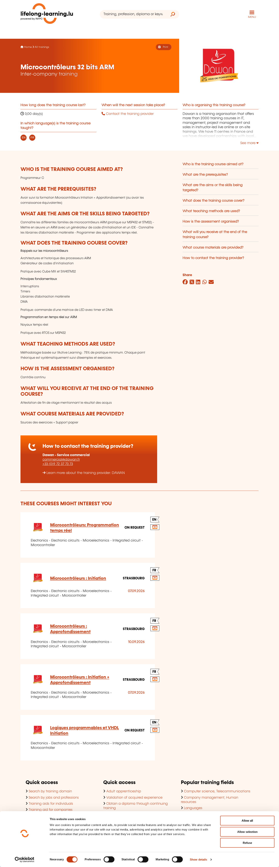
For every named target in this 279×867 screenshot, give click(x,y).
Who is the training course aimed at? (213, 164)
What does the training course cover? (213, 200)
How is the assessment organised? (211, 221)
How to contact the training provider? (213, 258)
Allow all (247, 820)
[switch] (109, 859)
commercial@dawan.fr (61, 459)
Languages (193, 808)
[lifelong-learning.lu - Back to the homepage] (46, 14)
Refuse (247, 842)
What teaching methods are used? (211, 211)
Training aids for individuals (51, 803)
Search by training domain (50, 791)
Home (28, 47)
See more (248, 143)
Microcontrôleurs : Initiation (78, 578)
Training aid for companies (51, 810)
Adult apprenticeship (123, 791)
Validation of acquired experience (134, 797)
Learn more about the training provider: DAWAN (85, 473)
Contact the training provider (129, 114)
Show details (198, 859)
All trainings (42, 47)
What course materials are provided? (213, 247)
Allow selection (247, 831)
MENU (252, 17)
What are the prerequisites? (205, 174)
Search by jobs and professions (54, 797)
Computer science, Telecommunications (217, 791)
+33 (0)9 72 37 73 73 (58, 464)
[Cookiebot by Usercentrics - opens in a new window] (24, 859)
